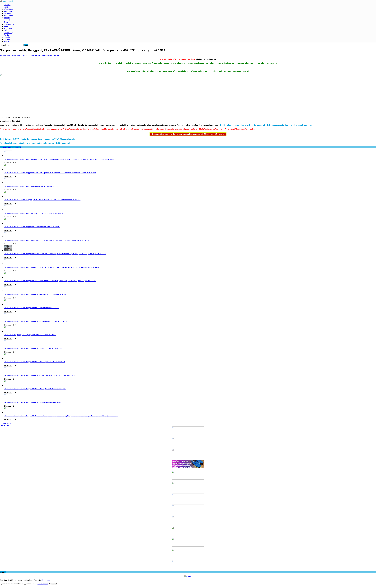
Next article (4, 425)
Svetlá (6, 31)
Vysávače (7, 20)
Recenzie (7, 5)
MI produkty (8, 9)
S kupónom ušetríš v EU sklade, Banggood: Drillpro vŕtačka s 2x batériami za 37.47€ (32, 402)
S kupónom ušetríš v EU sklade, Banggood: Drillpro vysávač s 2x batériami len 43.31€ (33, 348)
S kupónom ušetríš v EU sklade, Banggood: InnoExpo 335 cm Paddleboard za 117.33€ (33, 186)
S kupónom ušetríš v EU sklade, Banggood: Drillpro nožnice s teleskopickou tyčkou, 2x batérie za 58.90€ (39, 375)
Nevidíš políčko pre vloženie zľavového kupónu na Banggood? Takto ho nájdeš (35, 143)
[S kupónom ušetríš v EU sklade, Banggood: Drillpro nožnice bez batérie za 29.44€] (8, 304)
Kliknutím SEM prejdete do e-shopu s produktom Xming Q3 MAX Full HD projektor (188, 134)
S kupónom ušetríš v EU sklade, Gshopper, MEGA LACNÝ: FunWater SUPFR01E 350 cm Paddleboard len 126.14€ (42, 200)
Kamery (6, 26)
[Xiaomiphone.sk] (188, 1)
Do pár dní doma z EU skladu (10, 147)
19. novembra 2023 (7, 55)
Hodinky (7, 37)
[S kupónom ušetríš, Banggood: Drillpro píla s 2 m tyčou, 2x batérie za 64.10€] (8, 331)
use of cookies (43, 584)
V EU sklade (8, 11)
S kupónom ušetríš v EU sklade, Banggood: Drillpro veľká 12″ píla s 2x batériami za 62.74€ (34, 362)
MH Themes (45, 580)
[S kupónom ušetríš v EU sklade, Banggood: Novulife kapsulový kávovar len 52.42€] (8, 223)
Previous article (6, 423)
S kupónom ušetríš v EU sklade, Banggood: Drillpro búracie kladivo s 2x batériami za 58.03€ (35, 294)
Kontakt (7, 41)
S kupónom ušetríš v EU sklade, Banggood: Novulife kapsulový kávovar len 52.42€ (32, 227)
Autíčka (6, 35)
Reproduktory (9, 24)
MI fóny (7, 7)
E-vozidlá (7, 13)
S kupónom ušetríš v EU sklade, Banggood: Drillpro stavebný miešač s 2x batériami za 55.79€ (35, 321)
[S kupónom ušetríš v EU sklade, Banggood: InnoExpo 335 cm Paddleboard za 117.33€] (8, 183)
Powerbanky (8, 33)
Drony (6, 22)
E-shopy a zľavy (19, 55)
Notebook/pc (8, 15)
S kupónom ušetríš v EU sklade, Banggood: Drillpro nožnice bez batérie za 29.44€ (31, 308)
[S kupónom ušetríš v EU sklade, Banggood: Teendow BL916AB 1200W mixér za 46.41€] (8, 210)
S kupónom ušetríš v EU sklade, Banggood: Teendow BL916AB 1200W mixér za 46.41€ (33, 213)
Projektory (8, 28)
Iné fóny (7, 39)
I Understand (53, 584)
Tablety (6, 18)
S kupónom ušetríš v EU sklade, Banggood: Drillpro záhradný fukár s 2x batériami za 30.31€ (35, 389)
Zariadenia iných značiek (50, 55)
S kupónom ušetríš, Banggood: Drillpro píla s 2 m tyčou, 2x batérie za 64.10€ (30, 335)
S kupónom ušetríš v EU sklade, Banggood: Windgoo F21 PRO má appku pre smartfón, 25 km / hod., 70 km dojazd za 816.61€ (46, 240)
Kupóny (29, 55)
